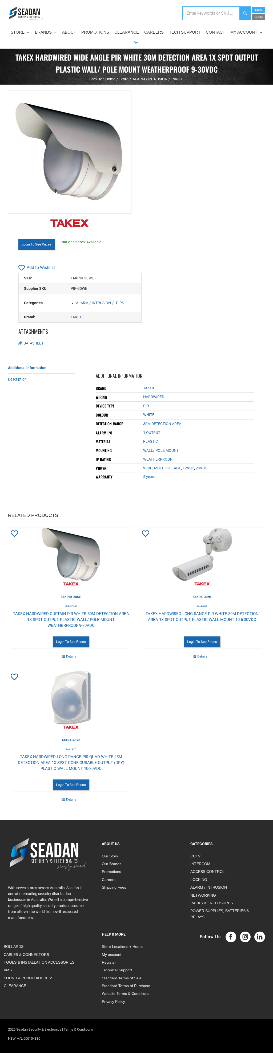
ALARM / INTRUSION (93, 303)
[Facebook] (231, 937)
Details (71, 656)
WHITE (148, 415)
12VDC (188, 468)
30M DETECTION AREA (162, 424)
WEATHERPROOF (157, 459)
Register (258, 16)
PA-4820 (71, 749)
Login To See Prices (36, 244)
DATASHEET (33, 343)
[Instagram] (245, 937)
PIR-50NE (71, 606)
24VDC (201, 468)
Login (258, 9)
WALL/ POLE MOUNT (161, 450)
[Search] (245, 13)
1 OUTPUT (151, 432)
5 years (149, 476)
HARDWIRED (153, 397)
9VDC (147, 468)
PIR (146, 406)
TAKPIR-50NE (71, 597)
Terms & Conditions (78, 1029)
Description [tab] (17, 379)
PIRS (120, 303)
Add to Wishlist (41, 267)
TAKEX (76, 317)
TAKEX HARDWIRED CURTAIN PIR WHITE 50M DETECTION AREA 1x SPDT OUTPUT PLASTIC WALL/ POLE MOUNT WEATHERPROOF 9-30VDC (71, 619)
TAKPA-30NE (202, 597)
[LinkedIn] (259, 937)
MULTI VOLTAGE (167, 468)
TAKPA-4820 (71, 740)
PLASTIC (150, 441)
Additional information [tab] (27, 368)
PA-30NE (202, 606)
